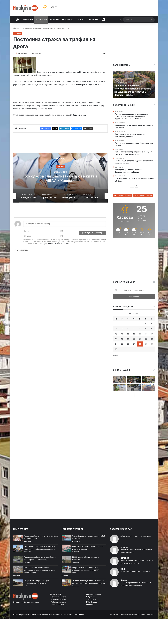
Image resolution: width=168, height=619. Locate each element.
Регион (53, 20)
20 (134, 339)
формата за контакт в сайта (58, 244)
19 (128, 339)
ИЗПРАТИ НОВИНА (144, 195)
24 (116, 344)
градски (124, 547)
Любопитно (67, 20)
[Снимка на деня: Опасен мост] (119, 379)
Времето (91, 597)
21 (140, 339)
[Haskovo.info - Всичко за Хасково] (25, 8)
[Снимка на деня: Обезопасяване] (133, 388)
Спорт (81, 20)
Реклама (141, 615)
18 (122, 339)
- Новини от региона (58, 599)
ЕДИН (123, 569)
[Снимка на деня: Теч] (133, 379)
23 (152, 339)
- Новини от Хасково (58, 597)
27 (134, 344)
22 (146, 339)
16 (152, 334)
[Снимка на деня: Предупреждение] (148, 388)
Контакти (150, 615)
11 (122, 334)
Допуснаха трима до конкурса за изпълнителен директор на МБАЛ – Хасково (86, 570)
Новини (29, 20)
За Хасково (92, 602)
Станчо (124, 580)
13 (134, 334)
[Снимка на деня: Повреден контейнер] (119, 388)
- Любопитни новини (58, 602)
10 (116, 334)
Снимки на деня (94, 594)
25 (122, 344)
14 (140, 334)
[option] (60, 178)
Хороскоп (92, 599)
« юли (115, 355)
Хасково (40, 20)
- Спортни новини (57, 604)
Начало (18, 28)
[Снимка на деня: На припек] (148, 379)
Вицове (91, 604)
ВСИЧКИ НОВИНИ (123, 195)
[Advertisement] (60, 271)
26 (128, 344)
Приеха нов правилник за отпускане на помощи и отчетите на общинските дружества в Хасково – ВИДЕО (60, 180)
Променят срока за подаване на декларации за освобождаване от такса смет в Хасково (39, 570)
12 (128, 334)
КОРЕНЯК (125, 558)
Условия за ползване (128, 615)
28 (140, 344)
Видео (94, 20)
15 (146, 334)
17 (116, 339)
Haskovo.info (22, 53)
